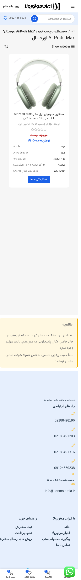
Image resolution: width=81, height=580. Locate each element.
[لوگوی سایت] (42, 6)
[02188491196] (73, 413)
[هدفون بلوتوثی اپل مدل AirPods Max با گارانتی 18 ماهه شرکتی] (39, 84)
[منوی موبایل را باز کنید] (73, 6)
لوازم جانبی (45, 124)
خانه (74, 31)
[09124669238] (73, 461)
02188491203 (64, 436)
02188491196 (65, 420)
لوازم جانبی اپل (27, 124)
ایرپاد (57, 124)
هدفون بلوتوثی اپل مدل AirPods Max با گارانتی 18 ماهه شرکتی (39, 116)
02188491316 (64, 452)
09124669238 (64, 468)
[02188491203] (73, 429)
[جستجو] (34, 18)
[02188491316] (73, 445)
